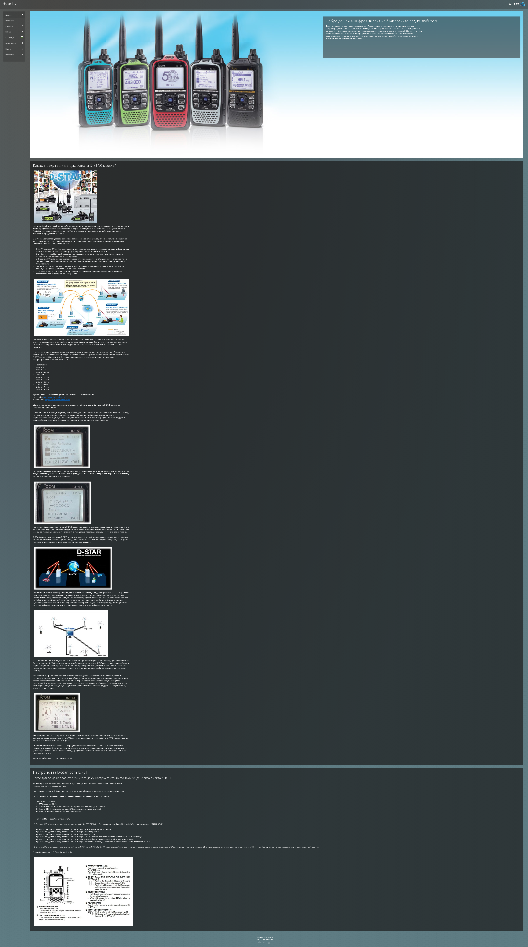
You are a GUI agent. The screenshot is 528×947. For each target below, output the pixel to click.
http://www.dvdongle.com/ (54, 397)
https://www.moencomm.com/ (57, 399)
